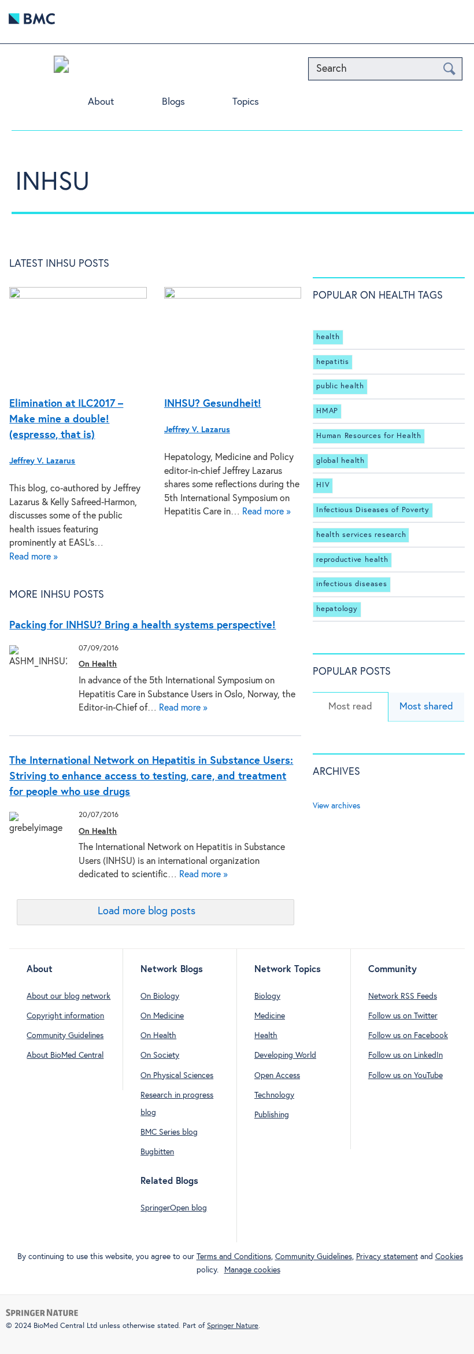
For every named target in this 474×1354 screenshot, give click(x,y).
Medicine (269, 1016)
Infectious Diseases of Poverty (372, 510)
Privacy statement (387, 1257)
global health (340, 461)
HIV (322, 485)
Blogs (173, 102)
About (101, 102)
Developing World (285, 1055)
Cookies (449, 1257)
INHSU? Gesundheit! (212, 404)
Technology (274, 1095)
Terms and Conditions (234, 1257)
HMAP (327, 411)
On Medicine (162, 1016)
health (328, 337)
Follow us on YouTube (405, 1076)
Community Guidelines (65, 1036)
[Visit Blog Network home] (61, 67)
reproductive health (352, 560)
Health (265, 1036)
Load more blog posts (146, 911)
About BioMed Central (65, 1055)
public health (340, 386)
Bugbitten (157, 1152)
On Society (159, 1055)
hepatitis (332, 362)
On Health (98, 664)
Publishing (271, 1115)
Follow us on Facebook (408, 1036)
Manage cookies (252, 1270)
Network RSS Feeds (402, 996)
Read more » (33, 557)
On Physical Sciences (176, 1076)
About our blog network (68, 996)
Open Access (277, 1076)
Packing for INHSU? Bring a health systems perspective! (142, 625)
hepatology (337, 609)
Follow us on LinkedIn (405, 1055)
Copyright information (65, 1016)
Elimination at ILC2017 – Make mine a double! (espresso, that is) (66, 419)
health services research (361, 535)
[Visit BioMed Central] (32, 22)
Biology (267, 996)
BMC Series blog (169, 1132)
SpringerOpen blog (173, 1208)
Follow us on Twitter (403, 1016)
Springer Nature (232, 1326)
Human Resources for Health (368, 436)
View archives (336, 806)
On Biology (159, 996)
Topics (245, 102)
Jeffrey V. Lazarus (42, 461)
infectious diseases (351, 584)
